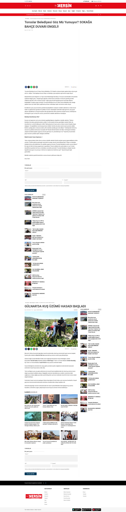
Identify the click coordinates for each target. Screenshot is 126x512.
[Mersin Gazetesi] (63, 7)
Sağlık (73, 11)
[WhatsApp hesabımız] (30, 6)
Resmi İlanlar (90, 11)
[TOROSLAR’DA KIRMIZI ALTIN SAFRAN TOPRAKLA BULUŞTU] (51, 416)
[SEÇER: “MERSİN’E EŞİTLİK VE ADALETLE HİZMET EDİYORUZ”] (28, 239)
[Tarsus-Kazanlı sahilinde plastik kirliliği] (28, 245)
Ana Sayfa (34, 11)
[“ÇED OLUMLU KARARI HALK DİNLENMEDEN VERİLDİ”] (28, 232)
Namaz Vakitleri (67, 500)
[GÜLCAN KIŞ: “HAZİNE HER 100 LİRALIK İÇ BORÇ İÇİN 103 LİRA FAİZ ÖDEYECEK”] (69, 435)
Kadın (44, 11)
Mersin (40, 11)
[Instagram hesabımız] (28, 6)
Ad (26, 180)
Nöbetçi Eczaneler (67, 494)
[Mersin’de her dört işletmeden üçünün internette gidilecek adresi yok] (33, 399)
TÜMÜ (44, 194)
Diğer (83, 11)
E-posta (66, 180)
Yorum (26, 170)
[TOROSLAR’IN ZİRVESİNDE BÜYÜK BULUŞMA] (28, 260)
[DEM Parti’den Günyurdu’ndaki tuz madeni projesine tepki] (28, 278)
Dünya (60, 11)
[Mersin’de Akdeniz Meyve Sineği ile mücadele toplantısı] (33, 435)
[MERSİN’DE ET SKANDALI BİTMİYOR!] (28, 285)
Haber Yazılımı (38, 509)
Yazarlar (84, 496)
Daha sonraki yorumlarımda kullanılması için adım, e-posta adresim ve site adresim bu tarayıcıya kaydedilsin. (47, 185)
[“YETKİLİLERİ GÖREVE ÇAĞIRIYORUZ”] (28, 266)
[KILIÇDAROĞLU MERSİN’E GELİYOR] (28, 296)
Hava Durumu (66, 496)
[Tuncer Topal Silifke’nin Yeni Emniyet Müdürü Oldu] (51, 399)
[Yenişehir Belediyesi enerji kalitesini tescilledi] (28, 291)
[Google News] (74, 87)
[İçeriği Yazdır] (37, 87)
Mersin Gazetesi (67, 492)
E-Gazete (78, 11)
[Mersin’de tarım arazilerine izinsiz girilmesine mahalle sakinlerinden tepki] (28, 206)
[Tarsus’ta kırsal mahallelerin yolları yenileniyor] (51, 435)
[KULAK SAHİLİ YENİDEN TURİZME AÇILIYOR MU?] (69, 399)
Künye (84, 492)
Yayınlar (84, 494)
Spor (69, 11)
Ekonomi (55, 11)
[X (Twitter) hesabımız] (26, 6)
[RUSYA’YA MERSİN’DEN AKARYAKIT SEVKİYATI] (28, 200)
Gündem (49, 11)
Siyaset (65, 11)
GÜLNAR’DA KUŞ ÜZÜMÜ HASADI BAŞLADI (35, 14)
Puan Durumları (67, 498)
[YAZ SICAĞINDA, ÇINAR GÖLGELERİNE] (28, 272)
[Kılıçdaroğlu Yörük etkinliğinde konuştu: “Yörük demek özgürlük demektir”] (28, 251)
